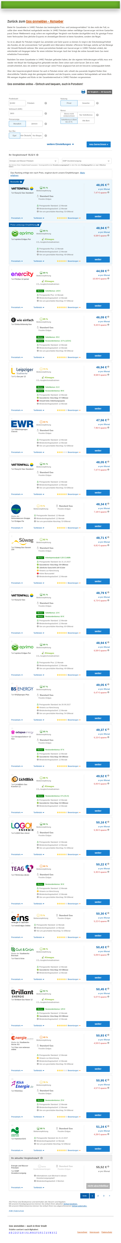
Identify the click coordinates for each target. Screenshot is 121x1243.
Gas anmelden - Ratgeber (44, 21)
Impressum (94, 1232)
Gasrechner (82, 1232)
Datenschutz (107, 1232)
